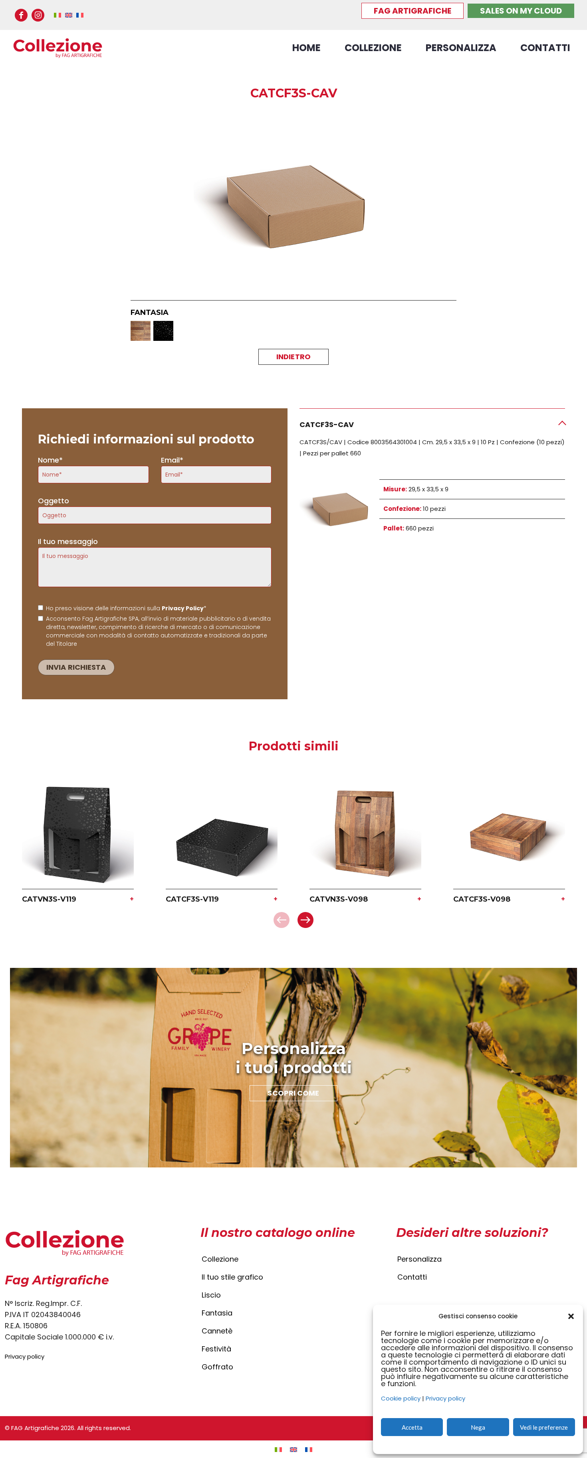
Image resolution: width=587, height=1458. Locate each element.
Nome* (50, 460)
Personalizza (419, 1259)
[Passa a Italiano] (278, 1449)
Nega (478, 1427)
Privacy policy (445, 1398)
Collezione (220, 1259)
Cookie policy (400, 1398)
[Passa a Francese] (308, 1449)
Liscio (211, 1295)
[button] (571, 1316)
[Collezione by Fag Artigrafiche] (58, 48)
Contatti (412, 1277)
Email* (172, 460)
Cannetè (217, 1331)
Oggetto (53, 501)
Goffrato (217, 1367)
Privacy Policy (183, 608)
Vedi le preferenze (544, 1427)
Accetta (412, 1427)
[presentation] (282, 920)
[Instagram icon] (38, 15)
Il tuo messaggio (68, 541)
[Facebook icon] (21, 15)
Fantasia (217, 1313)
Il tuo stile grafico (232, 1277)
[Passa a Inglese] (293, 1449)
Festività (216, 1349)
